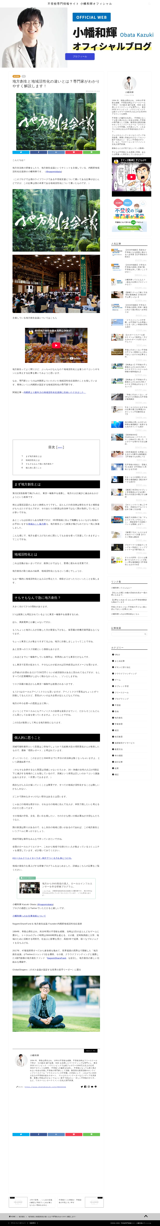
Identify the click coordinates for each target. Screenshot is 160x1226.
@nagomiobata (53, 171)
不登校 (118, 705)
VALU (117, 655)
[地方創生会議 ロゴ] (56, 253)
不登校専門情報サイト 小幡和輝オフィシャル (80, 3)
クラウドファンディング (126, 674)
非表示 (60, 448)
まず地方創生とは (34, 456)
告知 (117, 711)
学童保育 (119, 724)
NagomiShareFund (56, 958)
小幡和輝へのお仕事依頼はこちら (125, 614)
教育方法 (119, 749)
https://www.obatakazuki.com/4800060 (45, 1087)
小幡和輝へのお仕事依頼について (29, 916)
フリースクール (122, 692)
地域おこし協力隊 (37, 524)
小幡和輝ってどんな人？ (121, 588)
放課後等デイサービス (125, 743)
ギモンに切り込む (123, 667)
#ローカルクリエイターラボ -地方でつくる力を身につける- (42, 858)
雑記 (117, 774)
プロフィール (80, 56)
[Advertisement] (56, 417)
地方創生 (16, 76)
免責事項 (33, 1223)
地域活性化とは (33, 460)
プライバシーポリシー (18, 1223)
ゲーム (118, 680)
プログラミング (122, 699)
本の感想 (119, 755)
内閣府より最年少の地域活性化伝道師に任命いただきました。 (55, 392)
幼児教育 (119, 737)
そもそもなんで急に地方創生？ (40, 464)
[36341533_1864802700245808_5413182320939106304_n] (56, 315)
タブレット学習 (122, 686)
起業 (117, 768)
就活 (117, 730)
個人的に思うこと (34, 468)
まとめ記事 (120, 661)
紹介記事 (119, 762)
